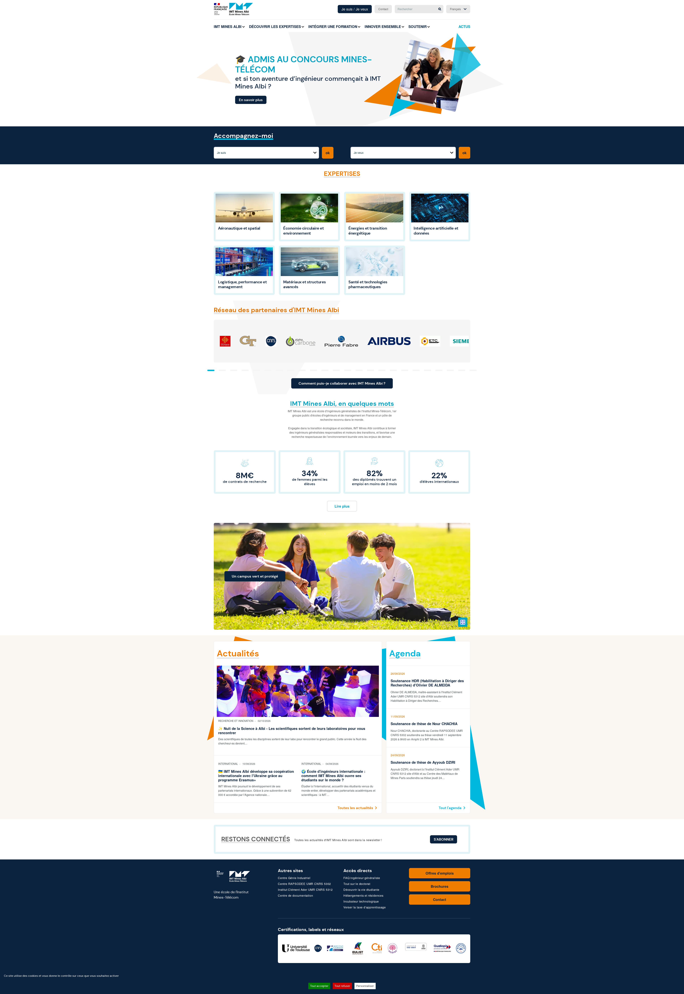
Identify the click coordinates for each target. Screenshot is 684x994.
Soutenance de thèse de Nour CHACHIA (424, 724)
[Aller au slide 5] (256, 370)
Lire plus (342, 506)
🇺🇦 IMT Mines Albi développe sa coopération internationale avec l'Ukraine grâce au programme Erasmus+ (256, 775)
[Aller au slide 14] (359, 370)
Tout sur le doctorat (356, 884)
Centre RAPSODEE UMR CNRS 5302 (304, 884)
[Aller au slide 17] (393, 370)
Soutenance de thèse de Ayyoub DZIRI (423, 762)
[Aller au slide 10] (313, 370)
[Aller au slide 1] (210, 370)
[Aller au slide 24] (473, 370)
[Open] (462, 622)
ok (328, 152)
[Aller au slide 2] (222, 370)
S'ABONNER (443, 839)
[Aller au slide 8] (290, 370)
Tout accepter (319, 986)
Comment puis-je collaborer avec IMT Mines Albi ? (342, 383)
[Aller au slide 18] (404, 370)
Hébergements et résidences (363, 895)
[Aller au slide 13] (347, 370)
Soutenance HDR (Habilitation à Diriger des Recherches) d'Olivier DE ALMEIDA (427, 683)
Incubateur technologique (361, 901)
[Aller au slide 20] (427, 370)
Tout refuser (342, 986)
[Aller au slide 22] (450, 370)
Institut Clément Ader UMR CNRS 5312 (305, 890)
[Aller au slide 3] (233, 370)
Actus (464, 26)
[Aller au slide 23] (461, 370)
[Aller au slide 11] (324, 370)
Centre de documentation (295, 895)
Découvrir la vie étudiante (361, 890)
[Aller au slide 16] (381, 370)
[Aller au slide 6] (267, 370)
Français (455, 9)
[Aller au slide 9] (302, 370)
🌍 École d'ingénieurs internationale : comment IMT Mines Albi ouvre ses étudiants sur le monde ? (333, 775)
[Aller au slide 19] (416, 370)
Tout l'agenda (450, 808)
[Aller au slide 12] (336, 370)
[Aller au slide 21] (438, 370)
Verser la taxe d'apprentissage (364, 907)
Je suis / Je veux (354, 9)
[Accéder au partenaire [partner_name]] (225, 341)
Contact (383, 9)
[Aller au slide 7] (279, 370)
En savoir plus (251, 100)
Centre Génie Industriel (294, 878)
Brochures (439, 886)
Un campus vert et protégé (255, 576)
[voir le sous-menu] (243, 27)
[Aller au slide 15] (370, 370)
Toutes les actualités (355, 808)
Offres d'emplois (440, 873)
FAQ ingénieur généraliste (361, 878)
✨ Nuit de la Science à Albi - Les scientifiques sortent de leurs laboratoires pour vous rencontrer (291, 730)
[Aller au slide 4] (245, 370)
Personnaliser (365, 986)
